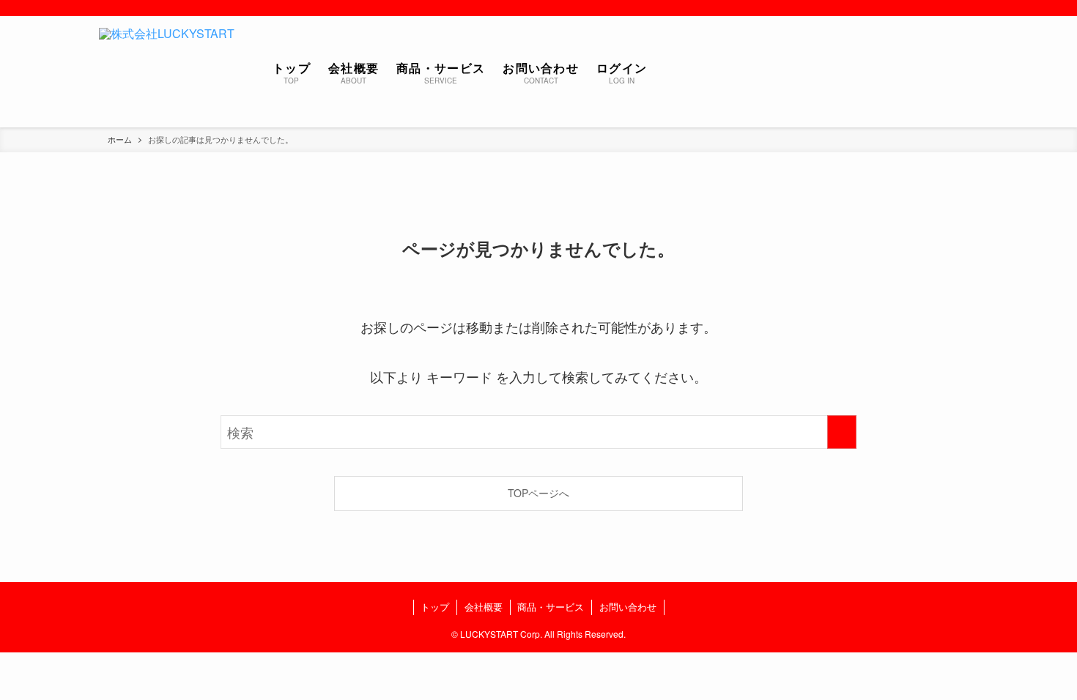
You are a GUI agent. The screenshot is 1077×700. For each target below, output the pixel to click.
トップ (435, 607)
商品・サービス (550, 607)
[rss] (968, 8)
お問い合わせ (627, 607)
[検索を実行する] (841, 432)
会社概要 (484, 607)
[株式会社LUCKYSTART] (166, 72)
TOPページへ (538, 492)
